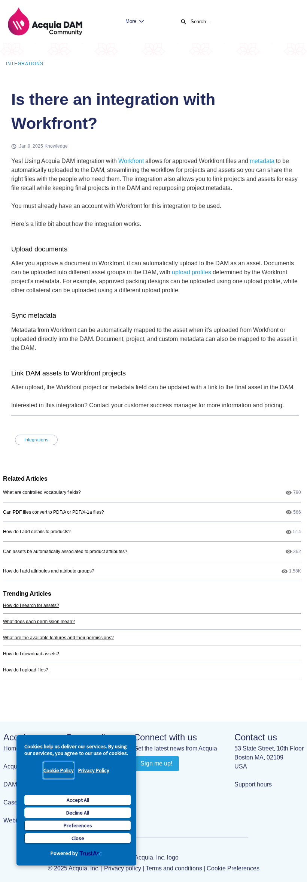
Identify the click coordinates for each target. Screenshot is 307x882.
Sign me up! (156, 763)
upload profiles (191, 272)
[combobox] (241, 21)
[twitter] (184, 780)
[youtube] (154, 780)
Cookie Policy (58, 770)
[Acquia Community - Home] (44, 21)
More (130, 21)
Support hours (253, 784)
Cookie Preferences (233, 868)
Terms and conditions (174, 868)
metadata (262, 161)
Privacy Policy (93, 770)
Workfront (131, 161)
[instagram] (169, 780)
